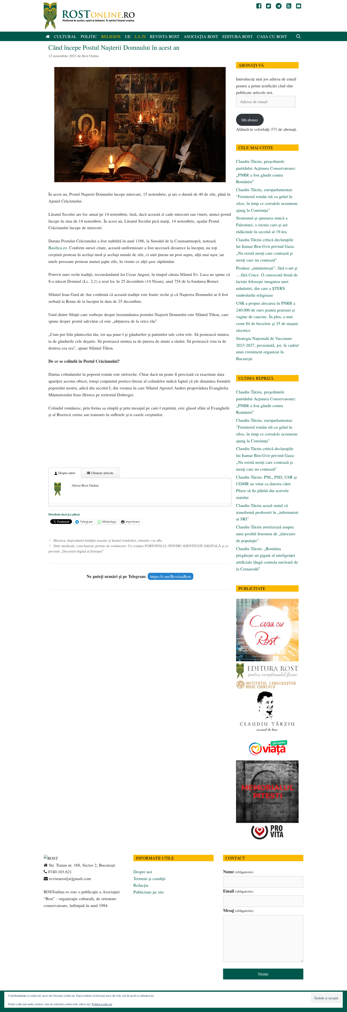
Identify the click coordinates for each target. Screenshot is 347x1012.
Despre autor (66, 473)
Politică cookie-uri (102, 1004)
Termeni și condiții (149, 878)
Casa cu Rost (272, 36)
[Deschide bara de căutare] (298, 36)
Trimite (263, 973)
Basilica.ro (57, 247)
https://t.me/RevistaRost (170, 576)
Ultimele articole (101, 473)
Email (238, 891)
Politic (89, 36)
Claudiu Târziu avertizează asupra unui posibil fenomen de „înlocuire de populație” (266, 533)
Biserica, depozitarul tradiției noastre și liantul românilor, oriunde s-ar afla (108, 540)
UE (128, 36)
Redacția (140, 885)
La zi (140, 36)
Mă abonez (249, 119)
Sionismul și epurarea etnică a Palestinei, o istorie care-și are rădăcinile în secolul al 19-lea (262, 224)
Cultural (65, 36)
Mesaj (238, 910)
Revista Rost (164, 36)
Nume (238, 872)
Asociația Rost (201, 36)
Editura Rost (237, 36)
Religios (111, 36)
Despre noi (142, 871)
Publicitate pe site (148, 892)
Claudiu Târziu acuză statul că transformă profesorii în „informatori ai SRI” (267, 512)
